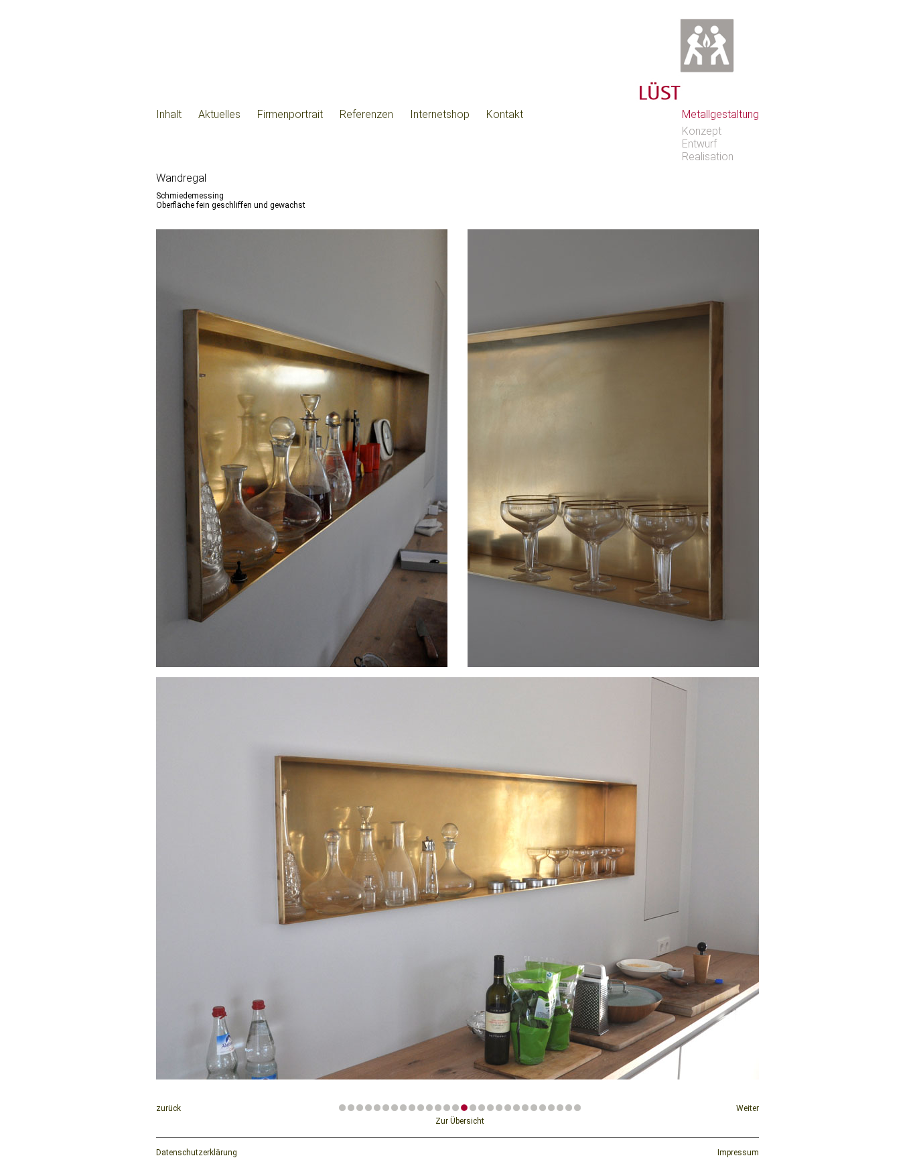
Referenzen (366, 114)
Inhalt (169, 114)
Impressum (738, 1152)
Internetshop (440, 114)
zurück (168, 1108)
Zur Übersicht (459, 1121)
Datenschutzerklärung (196, 1152)
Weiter (747, 1108)
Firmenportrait (290, 114)
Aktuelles (219, 114)
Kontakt (504, 114)
